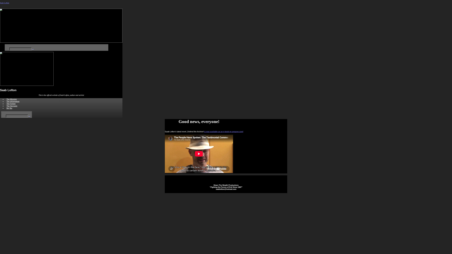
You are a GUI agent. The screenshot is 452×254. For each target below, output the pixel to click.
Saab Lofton (4, 3)
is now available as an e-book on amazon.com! (223, 132)
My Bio (9, 108)
